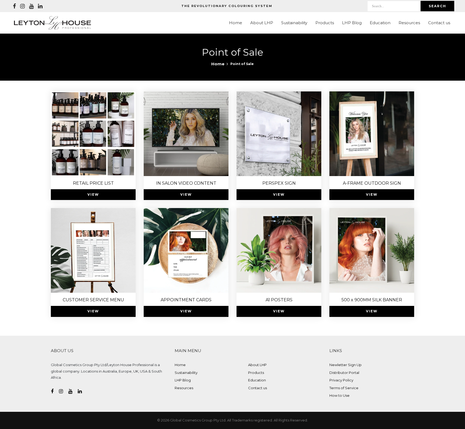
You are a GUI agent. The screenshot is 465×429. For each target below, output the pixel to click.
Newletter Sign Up (345, 365)
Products (324, 22)
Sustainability (294, 22)
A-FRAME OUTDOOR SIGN (372, 183)
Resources (409, 22)
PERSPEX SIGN (279, 183)
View (93, 194)
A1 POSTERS (279, 299)
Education (380, 22)
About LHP (261, 22)
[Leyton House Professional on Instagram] (22, 6)
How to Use (339, 395)
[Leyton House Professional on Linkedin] (40, 6)
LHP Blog (352, 22)
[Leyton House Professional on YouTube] (31, 6)
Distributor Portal (344, 372)
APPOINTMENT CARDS (186, 299)
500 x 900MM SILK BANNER (371, 299)
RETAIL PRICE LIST (93, 183)
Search (437, 6)
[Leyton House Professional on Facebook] (14, 6)
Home (235, 22)
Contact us (439, 22)
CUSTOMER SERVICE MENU (93, 299)
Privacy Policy (341, 380)
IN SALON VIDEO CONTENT (186, 183)
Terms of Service (343, 388)
